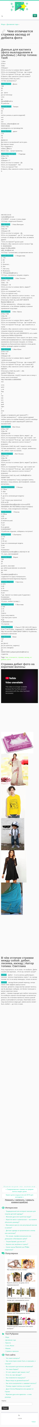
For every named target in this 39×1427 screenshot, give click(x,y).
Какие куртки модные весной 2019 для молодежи (19, 1196)
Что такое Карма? (12, 1369)
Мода (3, 24)
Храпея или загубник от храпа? (17, 1244)
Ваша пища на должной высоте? (17, 1380)
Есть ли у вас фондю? (14, 1375)
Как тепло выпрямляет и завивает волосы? (21, 1383)
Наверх (34, 1421)
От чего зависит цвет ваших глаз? (18, 1372)
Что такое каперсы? (13, 1358)
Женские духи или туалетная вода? (18, 1217)
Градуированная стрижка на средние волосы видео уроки (19, 1190)
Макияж (8, 1348)
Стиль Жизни (9, 1346)
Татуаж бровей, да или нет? (16, 1241)
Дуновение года (12, 24)
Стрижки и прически (12, 1351)
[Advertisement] (21, 397)
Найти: (4, 1401)
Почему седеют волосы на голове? (18, 1386)
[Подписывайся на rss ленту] (2, 16)
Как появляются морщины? (15, 1378)
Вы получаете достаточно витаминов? (19, 1366)
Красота (8, 1343)
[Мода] (19, 6)
